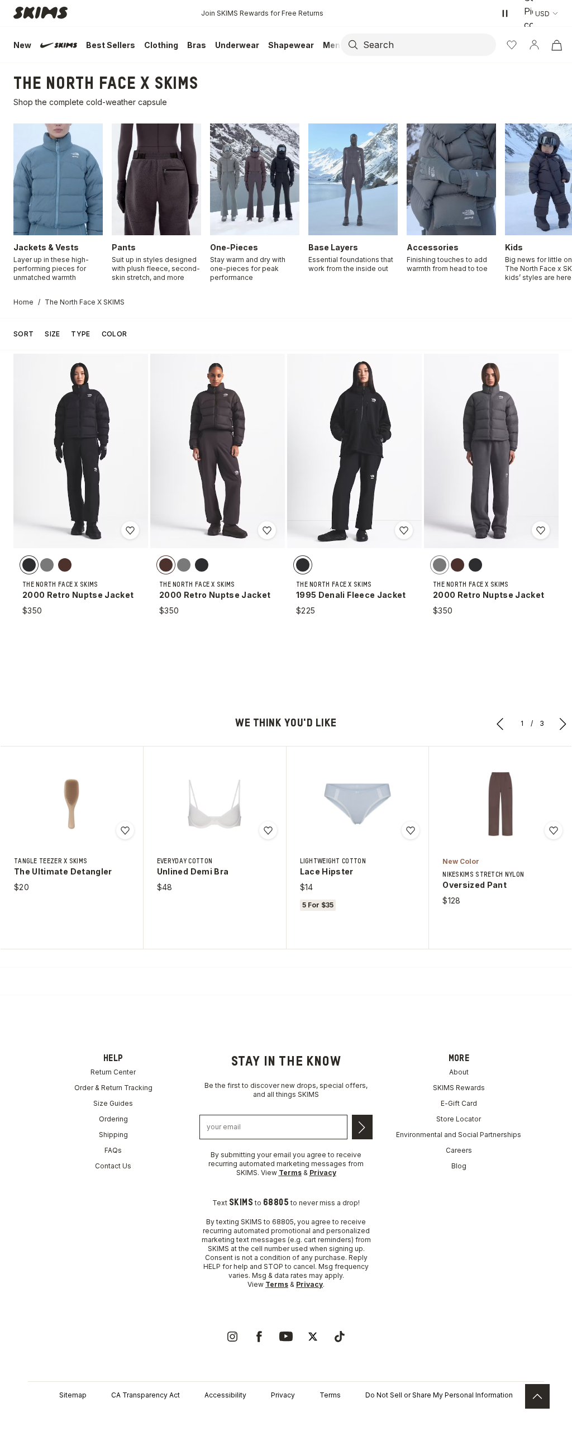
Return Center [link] (113, 1072)
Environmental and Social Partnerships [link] (458, 1134)
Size (52, 334)
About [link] (459, 1072)
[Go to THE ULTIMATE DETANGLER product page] (71, 804)
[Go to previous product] (500, 724)
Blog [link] (458, 1166)
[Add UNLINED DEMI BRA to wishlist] (268, 830)
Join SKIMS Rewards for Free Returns (262, 13)
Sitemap (73, 1395)
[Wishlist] (511, 44)
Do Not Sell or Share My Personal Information (439, 1395)
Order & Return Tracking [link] (113, 1087)
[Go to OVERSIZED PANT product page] (500, 804)
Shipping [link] (113, 1134)
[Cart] (556, 44)
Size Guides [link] (113, 1103)
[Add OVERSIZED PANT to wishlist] (554, 830)
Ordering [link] (113, 1119)
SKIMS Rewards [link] (459, 1087)
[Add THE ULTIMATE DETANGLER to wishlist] (125, 830)
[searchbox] (428, 44)
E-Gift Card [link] (459, 1103)
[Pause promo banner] (505, 13)
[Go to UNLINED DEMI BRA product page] (214, 804)
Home (23, 302)
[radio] (29, 564)
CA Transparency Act (145, 1395)
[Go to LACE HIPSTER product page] (357, 804)
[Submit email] (362, 1127)
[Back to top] (537, 1396)
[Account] (534, 44)
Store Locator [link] (458, 1119)
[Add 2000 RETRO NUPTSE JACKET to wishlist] (130, 530)
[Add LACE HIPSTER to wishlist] (411, 830)
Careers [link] (459, 1150)
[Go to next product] (563, 724)
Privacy (283, 1395)
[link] (232, 1337)
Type (80, 334)
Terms (330, 1395)
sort (23, 334)
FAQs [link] (113, 1150)
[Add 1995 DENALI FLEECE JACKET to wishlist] (404, 530)
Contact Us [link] (113, 1166)
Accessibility (225, 1395)
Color (114, 334)
